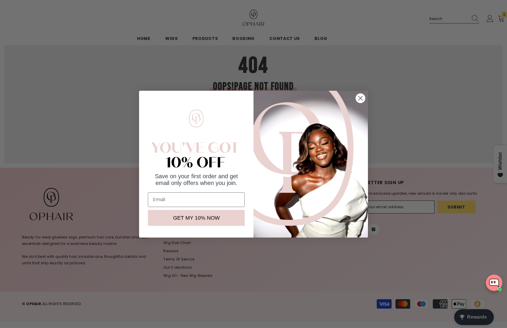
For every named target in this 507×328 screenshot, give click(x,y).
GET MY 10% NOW (196, 218)
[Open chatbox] (494, 283)
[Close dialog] (360, 98)
